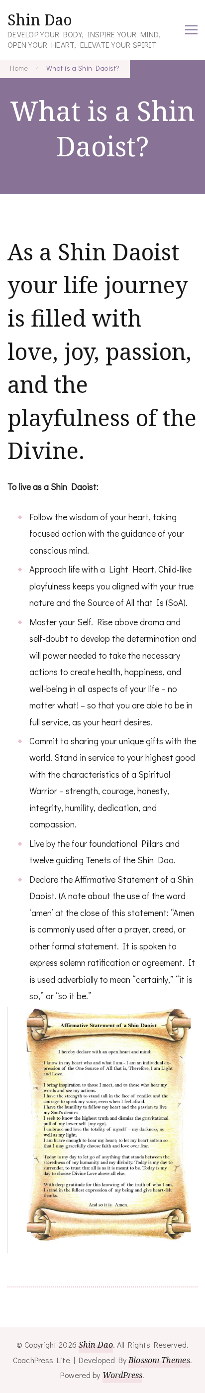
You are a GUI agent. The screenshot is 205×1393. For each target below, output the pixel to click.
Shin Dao (39, 19)
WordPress (122, 1375)
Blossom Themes (159, 1360)
